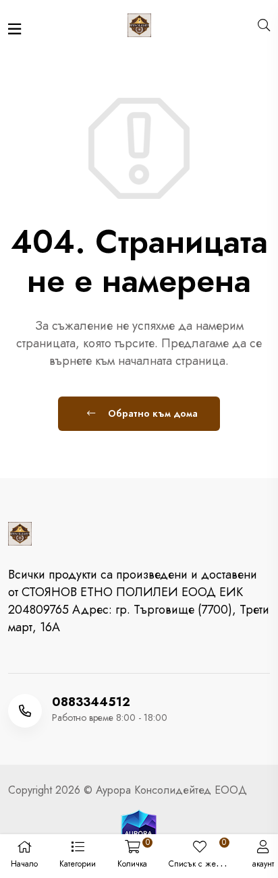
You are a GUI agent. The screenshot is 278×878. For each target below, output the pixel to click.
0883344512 (91, 702)
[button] (78, 856)
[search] (264, 25)
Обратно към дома (151, 413)
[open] (14, 29)
